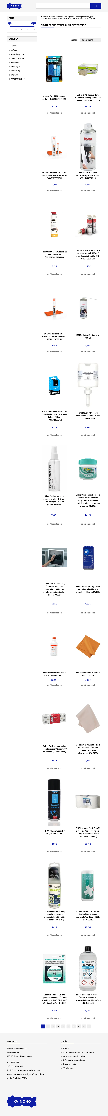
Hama (15, 66)
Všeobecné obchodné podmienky (78, 1052)
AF (14, 50)
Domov (45, 17)
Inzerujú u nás (69, 1064)
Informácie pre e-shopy (74, 1060)
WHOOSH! (17, 58)
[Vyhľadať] (95, 6)
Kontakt (66, 1048)
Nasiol (15, 70)
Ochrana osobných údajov (75, 1056)
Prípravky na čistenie (59, 18)
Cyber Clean (17, 79)
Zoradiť (74, 40)
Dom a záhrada (56, 17)
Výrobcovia (68, 1068)
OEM (15, 62)
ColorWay (17, 54)
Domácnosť (68, 17)
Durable (15, 75)
